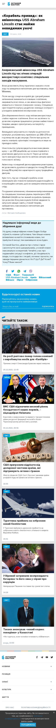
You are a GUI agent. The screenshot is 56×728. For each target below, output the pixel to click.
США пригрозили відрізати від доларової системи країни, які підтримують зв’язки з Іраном (22, 468)
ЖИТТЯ (5, 697)
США (8, 275)
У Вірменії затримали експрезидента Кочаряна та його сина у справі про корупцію (25, 579)
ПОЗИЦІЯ (6, 674)
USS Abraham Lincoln (17, 277)
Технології (28, 275)
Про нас (10, 707)
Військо (10, 280)
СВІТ (5, 34)
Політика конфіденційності (35, 707)
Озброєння (31, 280)
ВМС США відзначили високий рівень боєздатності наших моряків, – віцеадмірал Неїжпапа (25, 409)
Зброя (20, 280)
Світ (6, 327)
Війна (7, 377)
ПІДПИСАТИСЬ (48, 306)
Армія (33, 277)
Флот (17, 275)
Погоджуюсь (28, 725)
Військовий (45, 277)
